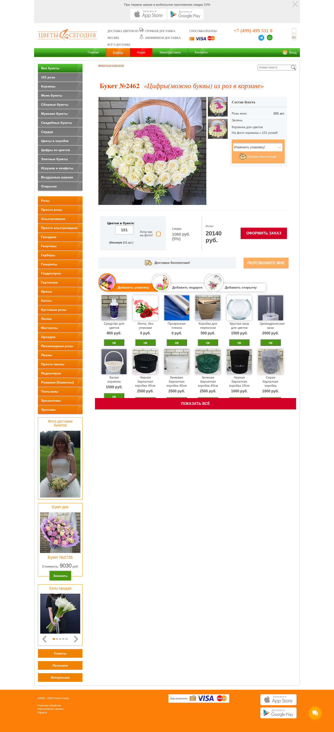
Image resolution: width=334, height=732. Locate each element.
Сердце (47, 132)
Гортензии (49, 282)
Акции (141, 52)
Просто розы (51, 210)
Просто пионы (52, 364)
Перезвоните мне (266, 263)
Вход (293, 52)
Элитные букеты (54, 159)
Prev (44, 639)
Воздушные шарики (57, 177)
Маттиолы (49, 328)
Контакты (201, 52)
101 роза (48, 77)
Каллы (46, 300)
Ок (114, 343)
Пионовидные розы (57, 346)
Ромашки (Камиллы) (57, 382)
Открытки (49, 186)
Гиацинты (49, 264)
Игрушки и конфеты (57, 168)
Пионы (46, 355)
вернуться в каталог (111, 65)
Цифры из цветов (55, 150)
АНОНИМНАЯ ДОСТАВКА (163, 38)
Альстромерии (53, 219)
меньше (110, 230)
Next (76, 639)
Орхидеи (48, 337)
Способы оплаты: (203, 31)
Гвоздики (48, 237)
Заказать (60, 576)
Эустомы (48, 409)
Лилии (46, 319)
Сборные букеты (54, 104)
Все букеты (50, 68)
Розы (45, 200)
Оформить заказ (263, 233)
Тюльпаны (49, 391)
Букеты (118, 52)
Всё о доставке (118, 44)
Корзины (48, 86)
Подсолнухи (51, 373)
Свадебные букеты (56, 122)
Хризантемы (51, 400)
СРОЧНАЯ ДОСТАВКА (160, 31)
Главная (93, 52)
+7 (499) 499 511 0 (253, 30)
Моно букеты (51, 95)
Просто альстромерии (59, 228)
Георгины (49, 246)
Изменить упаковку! (249, 147)
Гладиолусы (51, 273)
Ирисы (46, 291)
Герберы (48, 255)
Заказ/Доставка (170, 52)
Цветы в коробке (55, 141)
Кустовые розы (53, 309)
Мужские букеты (54, 113)
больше (121, 237)
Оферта (42, 712)
